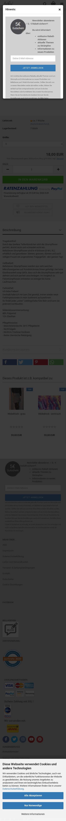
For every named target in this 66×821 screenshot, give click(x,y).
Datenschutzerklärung (13, 789)
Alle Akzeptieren (33, 795)
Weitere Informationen (33, 814)
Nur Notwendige (33, 805)
